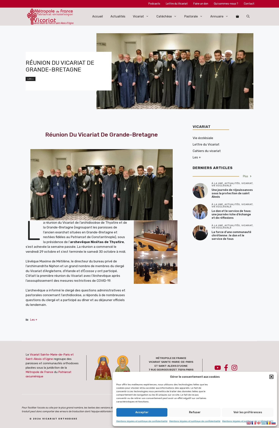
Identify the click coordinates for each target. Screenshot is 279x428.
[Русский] (273, 422)
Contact (249, 3)
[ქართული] (258, 422)
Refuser (195, 412)
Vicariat (138, 16)
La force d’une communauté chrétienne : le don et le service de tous (231, 235)
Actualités (117, 16)
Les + (31, 79)
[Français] (253, 422)
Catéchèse (164, 16)
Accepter (142, 412)
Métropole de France (39, 372)
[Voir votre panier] (237, 16)
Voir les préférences (247, 412)
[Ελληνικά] (263, 422)
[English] (249, 422)
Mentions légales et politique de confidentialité (141, 421)
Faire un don (200, 3)
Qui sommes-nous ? (226, 3)
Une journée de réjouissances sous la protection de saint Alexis (232, 193)
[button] (271, 377)
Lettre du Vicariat (177, 3)
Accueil (97, 16)
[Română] (268, 422)
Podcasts (154, 3)
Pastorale (191, 16)
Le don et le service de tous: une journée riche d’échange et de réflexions (231, 214)
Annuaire (216, 16)
